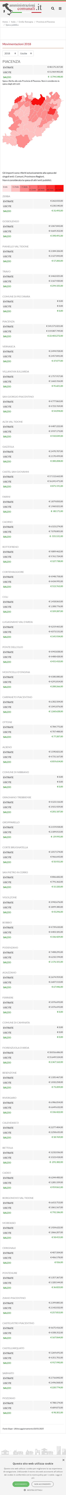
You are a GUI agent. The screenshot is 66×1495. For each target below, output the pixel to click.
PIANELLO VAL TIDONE (15, 246)
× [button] (63, 1460)
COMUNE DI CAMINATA (16, 1022)
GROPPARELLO (11, 822)
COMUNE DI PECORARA (16, 296)
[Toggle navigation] (52, 8)
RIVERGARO (9, 1097)
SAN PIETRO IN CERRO (15, 872)
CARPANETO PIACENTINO (17, 697)
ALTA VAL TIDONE (12, 421)
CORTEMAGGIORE (13, 571)
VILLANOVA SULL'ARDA (15, 371)
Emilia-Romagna (26, 22)
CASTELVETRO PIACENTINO (18, 1323)
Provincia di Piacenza (45, 22)
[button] (33, 1489)
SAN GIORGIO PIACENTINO (18, 396)
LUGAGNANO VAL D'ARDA (17, 621)
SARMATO (8, 1373)
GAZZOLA (8, 446)
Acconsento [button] (21, 1484)
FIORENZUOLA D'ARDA (15, 1047)
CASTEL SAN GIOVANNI (15, 471)
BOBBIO (7, 922)
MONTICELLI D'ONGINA (16, 672)
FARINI (6, 496)
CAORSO (7, 521)
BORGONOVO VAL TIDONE (17, 1197)
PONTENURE (9, 1272)
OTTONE (7, 722)
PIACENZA (8, 321)
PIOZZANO (8, 1398)
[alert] (33, 1476)
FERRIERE (7, 997)
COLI (5, 596)
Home (5, 22)
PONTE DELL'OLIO (12, 647)
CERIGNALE (9, 1247)
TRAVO (6, 271)
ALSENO (7, 747)
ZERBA (6, 196)
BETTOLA (7, 1147)
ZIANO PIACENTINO (14, 1297)
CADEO (6, 1172)
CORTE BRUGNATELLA (15, 847)
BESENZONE (9, 1072)
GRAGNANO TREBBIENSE (16, 797)
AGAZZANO (9, 972)
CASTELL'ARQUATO (13, 1348)
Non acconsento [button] (42, 1484)
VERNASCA (8, 346)
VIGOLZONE (9, 897)
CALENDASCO (10, 1122)
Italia (13, 22)
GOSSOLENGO (10, 221)
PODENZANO (10, 947)
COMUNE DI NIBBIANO (15, 772)
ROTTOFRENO (10, 546)
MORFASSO (9, 1222)
